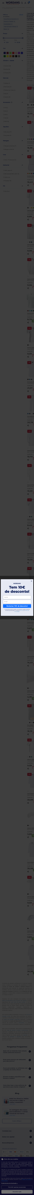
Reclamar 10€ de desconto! (17, 606)
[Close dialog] (31, 581)
